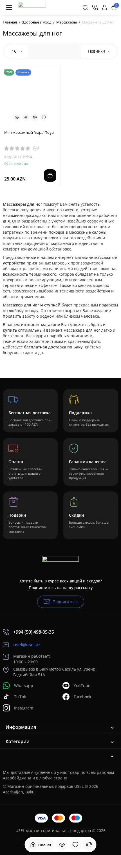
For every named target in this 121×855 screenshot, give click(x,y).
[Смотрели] (62, 845)
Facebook (82, 696)
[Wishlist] (44, 117)
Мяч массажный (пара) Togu (29, 132)
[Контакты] (95, 7)
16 (14, 51)
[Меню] (9, 7)
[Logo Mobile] (32, 7)
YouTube (82, 685)
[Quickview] (17, 117)
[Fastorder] (26, 117)
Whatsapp (23, 685)
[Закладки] (75, 845)
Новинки (97, 51)
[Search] (85, 7)
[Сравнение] (89, 845)
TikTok (20, 696)
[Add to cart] (50, 175)
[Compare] (35, 117)
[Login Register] (104, 7)
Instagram (23, 708)
